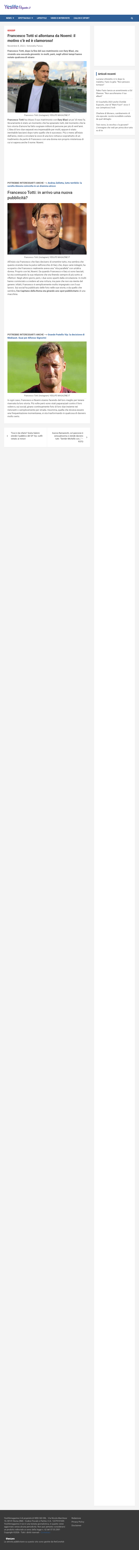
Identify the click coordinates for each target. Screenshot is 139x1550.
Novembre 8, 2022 (16, 46)
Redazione (76, 1518)
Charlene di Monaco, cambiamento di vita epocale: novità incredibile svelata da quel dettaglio (113, 116)
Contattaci (45, 1532)
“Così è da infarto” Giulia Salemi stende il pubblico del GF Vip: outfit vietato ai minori (26, 436)
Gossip (11, 30)
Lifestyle (42, 18)
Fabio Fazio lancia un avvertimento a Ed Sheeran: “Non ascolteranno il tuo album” (114, 93)
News (9, 18)
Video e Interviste (60, 18)
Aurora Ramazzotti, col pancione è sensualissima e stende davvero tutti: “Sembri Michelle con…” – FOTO (67, 437)
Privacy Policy (78, 1522)
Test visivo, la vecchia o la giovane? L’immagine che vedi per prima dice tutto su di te (114, 128)
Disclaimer (76, 1525)
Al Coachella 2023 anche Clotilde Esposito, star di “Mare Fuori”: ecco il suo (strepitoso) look (113, 105)
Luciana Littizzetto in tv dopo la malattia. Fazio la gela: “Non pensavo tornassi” (113, 82)
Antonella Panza (35, 46)
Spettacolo (24, 18)
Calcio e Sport (81, 18)
